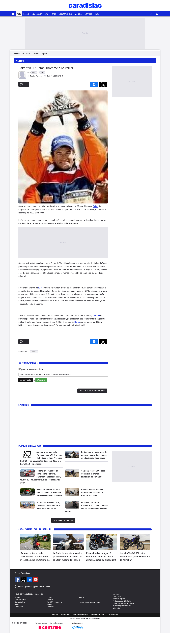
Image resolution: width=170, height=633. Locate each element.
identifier (54, 374)
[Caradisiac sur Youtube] (35, 580)
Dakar (95, 206)
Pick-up (49, 604)
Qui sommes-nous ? (98, 615)
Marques (78, 14)
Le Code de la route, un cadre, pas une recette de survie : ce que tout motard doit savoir (94, 455)
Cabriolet (50, 600)
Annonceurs (65, 615)
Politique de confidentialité (122, 601)
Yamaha (96, 315)
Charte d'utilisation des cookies (124, 603)
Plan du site (117, 596)
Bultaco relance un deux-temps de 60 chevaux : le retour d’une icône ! (92, 492)
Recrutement (113, 615)
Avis (46, 14)
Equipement (37, 14)
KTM (40, 288)
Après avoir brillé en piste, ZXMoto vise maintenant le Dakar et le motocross (48, 505)
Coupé (49, 597)
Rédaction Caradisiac (80, 615)
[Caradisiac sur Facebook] (17, 580)
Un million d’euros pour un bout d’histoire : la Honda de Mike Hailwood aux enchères (49, 492)
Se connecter (25, 380)
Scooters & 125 (65, 14)
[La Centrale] (49, 630)
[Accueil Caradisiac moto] (13, 13)
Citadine (17, 597)
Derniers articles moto (29, 445)
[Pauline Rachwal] (22, 78)
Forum (54, 14)
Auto (97, 14)
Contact (55, 615)
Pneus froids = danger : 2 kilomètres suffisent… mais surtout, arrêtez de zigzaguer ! (101, 556)
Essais (26, 14)
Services (88, 14)
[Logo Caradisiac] (85, 10)
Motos (81, 597)
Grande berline (20, 602)
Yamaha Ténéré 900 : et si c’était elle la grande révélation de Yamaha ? (93, 474)
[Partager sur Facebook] (94, 83)
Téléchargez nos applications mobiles (33, 586)
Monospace (19, 607)
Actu (19, 14)
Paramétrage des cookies (122, 606)
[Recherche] (151, 13)
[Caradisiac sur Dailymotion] (30, 580)
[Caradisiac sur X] (24, 580)
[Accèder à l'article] (27, 454)
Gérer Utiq (116, 608)
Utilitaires (50, 607)
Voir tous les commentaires (92, 390)
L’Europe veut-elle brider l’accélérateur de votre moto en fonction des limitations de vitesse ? (34, 557)
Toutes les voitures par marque (90, 602)
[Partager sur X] (103, 83)
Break (17, 604)
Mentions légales (119, 599)
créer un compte (65, 374)
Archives (116, 594)
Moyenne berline (20, 600)
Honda (77, 322)
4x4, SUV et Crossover (54, 602)
